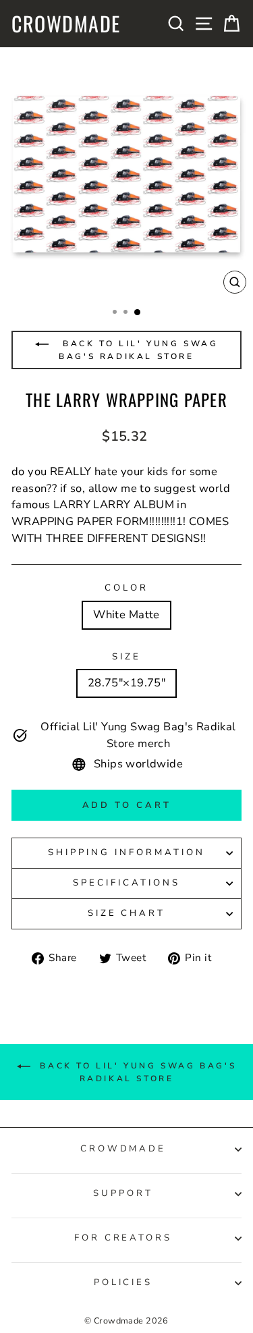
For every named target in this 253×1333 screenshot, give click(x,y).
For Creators (123, 1238)
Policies (123, 1282)
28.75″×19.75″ (126, 682)
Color (126, 588)
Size (126, 657)
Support (123, 1193)
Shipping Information (126, 852)
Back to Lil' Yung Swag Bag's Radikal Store (139, 350)
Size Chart (127, 913)
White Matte (126, 614)
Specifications (126, 883)
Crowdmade (66, 23)
